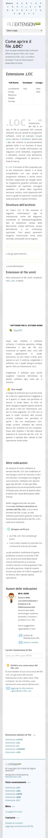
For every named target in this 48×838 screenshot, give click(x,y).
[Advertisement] (27, 111)
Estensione (14, 739)
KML (8, 281)
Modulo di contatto (14, 823)
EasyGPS (18, 330)
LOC (40, 120)
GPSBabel (26, 139)
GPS (13, 281)
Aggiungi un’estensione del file (19, 826)
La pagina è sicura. (13, 812)
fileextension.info (13, 777)
